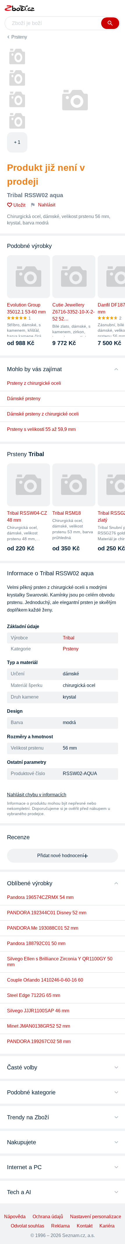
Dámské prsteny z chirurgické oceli (43, 413)
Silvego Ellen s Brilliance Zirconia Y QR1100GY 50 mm (59, 961)
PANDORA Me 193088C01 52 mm (42, 928)
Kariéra (107, 1225)
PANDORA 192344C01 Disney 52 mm (46, 912)
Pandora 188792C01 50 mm (36, 943)
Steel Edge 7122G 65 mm (33, 995)
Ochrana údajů (48, 1216)
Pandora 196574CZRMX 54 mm (40, 897)
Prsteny (19, 37)
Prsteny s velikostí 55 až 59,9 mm (41, 429)
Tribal (68, 637)
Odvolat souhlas (27, 1225)
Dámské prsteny (23, 398)
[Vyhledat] (110, 23)
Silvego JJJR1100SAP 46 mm (38, 1010)
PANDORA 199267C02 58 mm (39, 1041)
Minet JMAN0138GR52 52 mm (38, 1026)
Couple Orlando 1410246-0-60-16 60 (45, 980)
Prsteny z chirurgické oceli (34, 383)
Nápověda (15, 1216)
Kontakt (84, 1225)
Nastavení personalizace (95, 1216)
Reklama (60, 1225)
